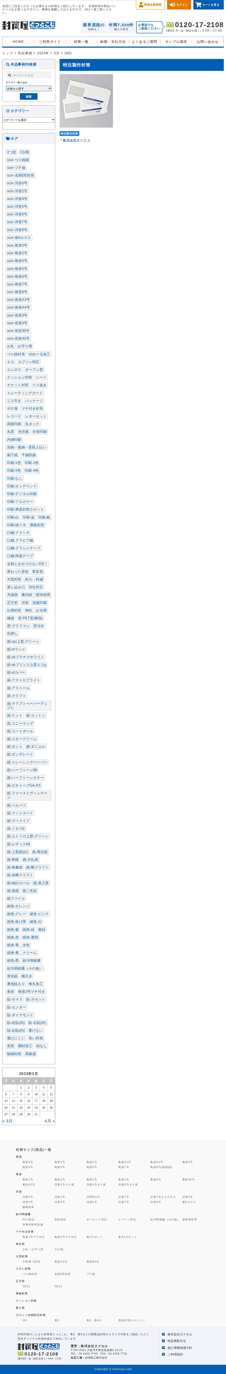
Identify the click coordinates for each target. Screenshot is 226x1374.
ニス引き (14, 401)
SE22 (26, 1286)
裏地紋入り (16, 984)
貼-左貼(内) (16, 1030)
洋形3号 (187, 1197)
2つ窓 (11, 152)
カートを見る (210, 4)
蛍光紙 (12, 976)
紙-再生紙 (40, 852)
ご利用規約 (175, 1354)
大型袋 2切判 (31, 1261)
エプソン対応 (29, 362)
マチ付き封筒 (32, 408)
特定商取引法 (177, 1341)
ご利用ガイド (50, 41)
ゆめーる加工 (39, 354)
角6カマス (189, 1202)
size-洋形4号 (17, 199)
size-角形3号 (17, 261)
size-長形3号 (17, 315)
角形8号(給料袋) (161, 1167)
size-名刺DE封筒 (20, 175)
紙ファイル (16, 898)
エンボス (14, 369)
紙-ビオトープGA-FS (24, 785)
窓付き (38, 626)
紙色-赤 (13, 937)
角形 (10, 991)
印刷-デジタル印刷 (22, 494)
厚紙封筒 (37, 525)
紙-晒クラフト (37, 867)
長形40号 (29, 1184)
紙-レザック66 (18, 844)
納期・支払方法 (113, 41)
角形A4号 (156, 1162)
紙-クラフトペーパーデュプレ (27, 706)
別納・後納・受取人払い (26, 447)
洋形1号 (60, 1197)
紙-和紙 (13, 859)
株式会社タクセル (180, 1334)
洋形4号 (28, 1202)
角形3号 (187, 1162)
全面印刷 (39, 431)
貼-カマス (15, 999)
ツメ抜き (39, 385)
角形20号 (124, 1162)
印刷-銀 (44, 517)
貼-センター (16, 1007)
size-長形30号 (18, 331)
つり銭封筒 (16, 354)
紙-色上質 (41, 883)
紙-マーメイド (18, 821)
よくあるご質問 (144, 41)
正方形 (12, 603)
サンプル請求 (176, 41)
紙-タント (15, 746)
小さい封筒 (23, 1268)
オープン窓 (34, 369)
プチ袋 (91, 1274)
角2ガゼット (95, 1236)
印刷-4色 (32, 470)
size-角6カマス (19, 237)
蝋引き (27, 976)
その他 (59, 1249)
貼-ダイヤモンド (20, 1015)
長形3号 (92, 1179)
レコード (14, 416)
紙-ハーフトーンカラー (25, 778)
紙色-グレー (16, 914)
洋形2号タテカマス (163, 1197)
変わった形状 (17, 571)
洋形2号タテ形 (64, 1184)
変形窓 (37, 571)
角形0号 (28, 1162)
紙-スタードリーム (22, 739)
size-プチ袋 (16, 168)
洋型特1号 (93, 1197)
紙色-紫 (13, 929)
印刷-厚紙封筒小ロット (25, 509)
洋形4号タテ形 (96, 1184)
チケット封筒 (17, 385)
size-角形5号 (17, 269)
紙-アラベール (18, 688)
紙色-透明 (30, 937)
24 (36, 1107)
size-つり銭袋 (18, 160)
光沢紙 (23, 431)
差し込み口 (16, 587)
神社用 (20, 1244)
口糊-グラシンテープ (23, 548)
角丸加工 (36, 984)
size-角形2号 (17, 253)
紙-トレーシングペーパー (27, 762)
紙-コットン (35, 715)
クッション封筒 (19, 377)
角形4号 (28, 1167)
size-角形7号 (17, 284)
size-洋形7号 (17, 222)
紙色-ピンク (39, 914)
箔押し (12, 633)
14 (13, 1101)
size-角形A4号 (18, 307)
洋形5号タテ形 (128, 1184)
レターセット (36, 416)
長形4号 (123, 1179)
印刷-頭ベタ (16, 525)
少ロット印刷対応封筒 (31, 1315)
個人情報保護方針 (180, 1347)
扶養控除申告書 (33, 1224)
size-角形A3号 (18, 300)
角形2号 (92, 1162)
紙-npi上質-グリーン (23, 641)
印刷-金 (29, 517)
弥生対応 (36, 587)
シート (41, 377)
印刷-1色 (14, 463)
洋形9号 (155, 1202)
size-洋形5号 (17, 206)
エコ (10, 362)
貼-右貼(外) (37, 1023)
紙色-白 (36, 922)
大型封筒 (14, 579)
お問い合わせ (208, 41)
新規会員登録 (152, 4)
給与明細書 (32, 960)
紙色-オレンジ (18, 906)
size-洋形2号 (17, 191)
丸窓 (10, 431)
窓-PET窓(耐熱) (30, 618)
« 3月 (7, 1121)
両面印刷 (14, 424)
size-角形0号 (17, 245)
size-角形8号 (17, 292)
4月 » (50, 1121)
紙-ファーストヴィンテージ (27, 795)
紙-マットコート (20, 813)
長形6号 (155, 1179)
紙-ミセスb (15, 828)
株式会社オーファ (76, 140)
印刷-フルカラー (20, 501)
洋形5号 (60, 1202)
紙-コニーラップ (20, 723)
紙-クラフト (16, 696)
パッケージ (34, 401)
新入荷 (20, 1307)
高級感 (30, 1054)
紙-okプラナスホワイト (25, 657)
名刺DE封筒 (63, 1274)
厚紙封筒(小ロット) (131, 1320)
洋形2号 (123, 1197)
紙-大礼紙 (30, 859)
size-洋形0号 (17, 183)
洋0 (25, 1320)
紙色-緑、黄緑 (34, 929)
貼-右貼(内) (16, 1023)
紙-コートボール (20, 731)
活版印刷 (39, 603)
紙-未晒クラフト (20, 875)
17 (36, 1101)
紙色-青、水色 (18, 945)
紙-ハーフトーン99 (22, 770)
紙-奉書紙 (15, 867)
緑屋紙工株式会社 (96, 1357)
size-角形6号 (17, 276)
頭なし (41, 1046)
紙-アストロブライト (23, 680)
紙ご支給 (30, 891)
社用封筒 (14, 610)
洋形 (25, 603)
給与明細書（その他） (25, 968)
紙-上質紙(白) (17, 852)
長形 (10, 1046)
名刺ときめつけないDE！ (27, 564)
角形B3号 (93, 1261)
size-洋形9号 (17, 230)
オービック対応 (97, 1219)
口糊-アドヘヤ (18, 533)
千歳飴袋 (29, 455)
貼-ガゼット (35, 999)
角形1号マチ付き (34, 1236)
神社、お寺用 (36, 610)
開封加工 (25, 1046)
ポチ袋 (12, 408)
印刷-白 (13, 517)
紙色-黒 (13, 960)
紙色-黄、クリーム (22, 953)
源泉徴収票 (189, 1219)
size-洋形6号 (17, 214)
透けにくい (16, 1038)
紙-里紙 (13, 891)
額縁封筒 (14, 1054)
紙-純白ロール (18, 883)
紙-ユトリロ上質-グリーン (28, 836)
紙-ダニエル (35, 746)
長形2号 (60, 1179)
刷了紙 (12, 455)
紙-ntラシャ (16, 649)
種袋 (10, 618)
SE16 (58, 1286)
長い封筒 (36, 1038)
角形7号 (123, 1167)
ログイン (182, 4)
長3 (57, 1320)
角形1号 (60, 1162)
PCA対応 (29, 1219)
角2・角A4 (94, 1320)
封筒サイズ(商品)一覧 (34, 1150)
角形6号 (92, 1167)
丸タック (32, 424)
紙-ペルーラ (16, 805)
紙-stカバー (16, 672)
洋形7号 (123, 1202)
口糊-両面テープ (20, 556)
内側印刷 (14, 439)
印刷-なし (15, 478)
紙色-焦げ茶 (16, 922)
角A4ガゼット (127, 1236)
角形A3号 (61, 1261)
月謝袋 (12, 595)
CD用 (24, 152)
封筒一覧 (81, 41)
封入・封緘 (34, 579)
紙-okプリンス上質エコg (26, 665)
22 (21, 1107)
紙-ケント (15, 715)
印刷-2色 (32, 463)
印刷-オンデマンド (22, 486)
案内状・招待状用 (36, 595)
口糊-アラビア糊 (20, 540)
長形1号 (28, 1179)
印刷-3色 (14, 470)
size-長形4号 (17, 323)
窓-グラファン (18, 626)
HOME (18, 41)
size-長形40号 (18, 338)
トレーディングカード (25, 393)
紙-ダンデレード (20, 754)
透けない (35, 1030)
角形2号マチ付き (31, 991)
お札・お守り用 (19, 346)
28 (13, 1114)
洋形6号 (92, 1202)
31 (36, 1114)
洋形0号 (28, 1197)
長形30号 (188, 1179)
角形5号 (60, 1167)
